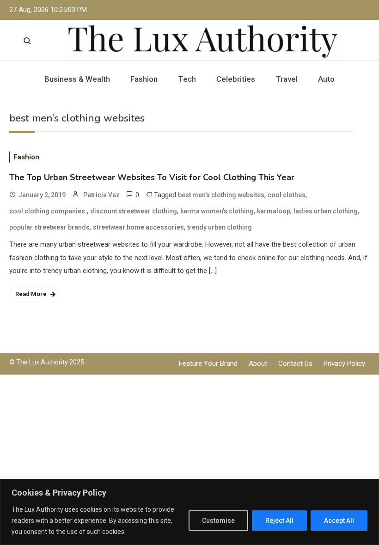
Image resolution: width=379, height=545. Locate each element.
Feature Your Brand (208, 363)
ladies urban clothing (325, 211)
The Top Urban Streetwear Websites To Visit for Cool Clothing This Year (151, 177)
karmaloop (273, 211)
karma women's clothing (217, 211)
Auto (326, 79)
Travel (286, 79)
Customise (218, 520)
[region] (189, 512)
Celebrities (235, 79)
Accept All (339, 520)
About (258, 363)
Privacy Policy (344, 363)
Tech (187, 79)
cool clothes (287, 195)
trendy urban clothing (219, 227)
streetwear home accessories (138, 227)
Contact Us (295, 363)
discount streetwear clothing (133, 211)
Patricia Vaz (101, 195)
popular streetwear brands (49, 227)
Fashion (144, 79)
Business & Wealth (77, 79)
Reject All (279, 520)
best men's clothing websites (221, 195)
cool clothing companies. (48, 211)
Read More (31, 294)
